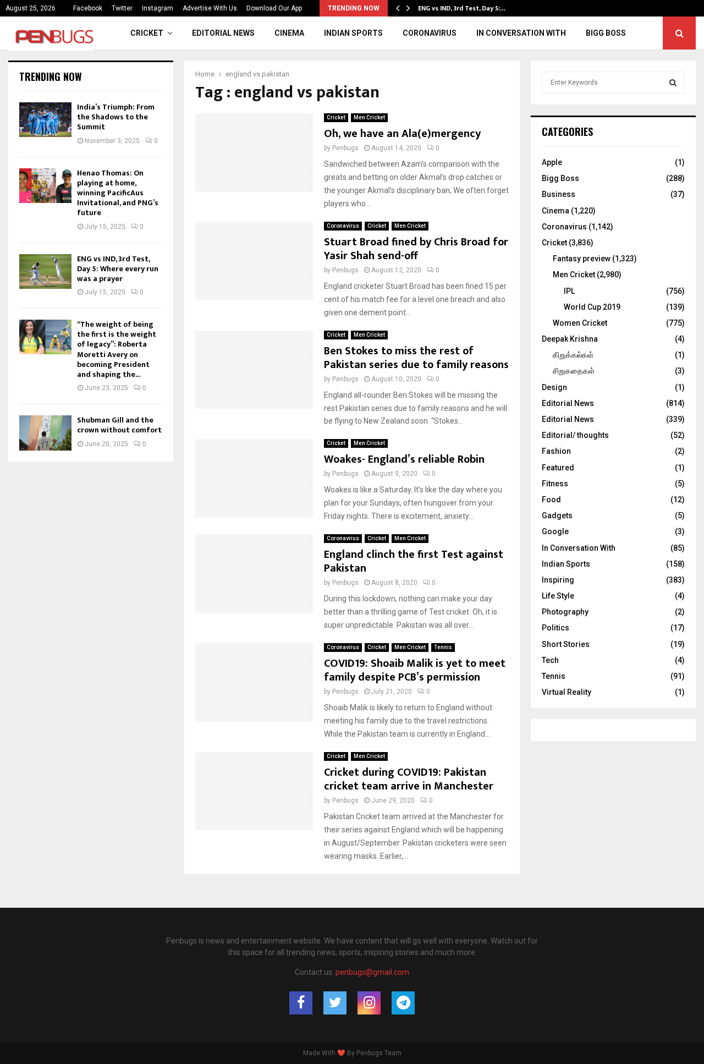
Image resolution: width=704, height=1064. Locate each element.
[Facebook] (300, 1002)
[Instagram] (369, 1002)
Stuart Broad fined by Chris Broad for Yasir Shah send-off (416, 249)
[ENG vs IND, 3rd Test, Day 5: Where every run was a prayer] (45, 271)
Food (551, 499)
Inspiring (558, 579)
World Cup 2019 (592, 307)
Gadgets (557, 515)
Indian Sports (353, 33)
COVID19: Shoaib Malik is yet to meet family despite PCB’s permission (414, 670)
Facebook (87, 8)
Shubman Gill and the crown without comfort (119, 425)
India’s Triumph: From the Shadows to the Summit (116, 117)
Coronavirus (430, 33)
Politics (555, 627)
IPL (569, 291)
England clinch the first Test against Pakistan (413, 561)
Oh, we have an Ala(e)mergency (402, 133)
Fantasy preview (581, 258)
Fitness (555, 483)
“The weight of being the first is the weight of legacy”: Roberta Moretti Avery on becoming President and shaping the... (116, 349)
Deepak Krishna (570, 338)
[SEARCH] (673, 83)
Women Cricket (580, 323)
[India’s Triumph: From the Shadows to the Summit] (45, 119)
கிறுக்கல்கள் (573, 354)
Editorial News (223, 33)
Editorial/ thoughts (575, 435)
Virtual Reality (566, 692)
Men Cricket (369, 117)
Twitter (122, 8)
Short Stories (566, 644)
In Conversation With (521, 33)
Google (555, 531)
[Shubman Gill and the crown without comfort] (45, 432)
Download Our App (274, 8)
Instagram (157, 8)
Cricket (146, 33)
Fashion (556, 451)
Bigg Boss (606, 33)
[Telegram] (403, 1002)
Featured (558, 467)
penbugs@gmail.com (372, 972)
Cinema (289, 33)
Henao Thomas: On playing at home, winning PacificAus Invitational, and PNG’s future (117, 193)
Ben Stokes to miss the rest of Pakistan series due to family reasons (416, 358)
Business (558, 194)
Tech (550, 660)
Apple (552, 162)
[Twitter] (334, 1002)
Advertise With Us (210, 8)
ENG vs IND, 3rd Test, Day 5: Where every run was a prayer (117, 269)
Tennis (443, 647)
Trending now (50, 76)
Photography (565, 611)
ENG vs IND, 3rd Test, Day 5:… (461, 8)
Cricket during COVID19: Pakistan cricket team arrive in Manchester (408, 779)
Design (554, 387)
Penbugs (345, 148)
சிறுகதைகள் (574, 370)
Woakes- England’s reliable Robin (404, 459)
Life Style (558, 595)
